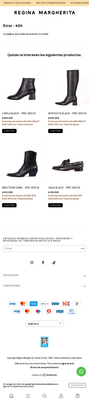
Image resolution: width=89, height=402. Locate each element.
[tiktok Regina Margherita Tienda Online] (54, 262)
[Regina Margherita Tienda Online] (11, 396)
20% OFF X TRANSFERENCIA (48, 3)
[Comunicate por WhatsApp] (81, 371)
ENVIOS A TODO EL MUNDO (15, 3)
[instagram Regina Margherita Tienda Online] (32, 262)
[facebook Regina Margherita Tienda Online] (43, 262)
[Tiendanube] (45, 375)
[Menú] (28, 396)
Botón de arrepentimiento (44, 367)
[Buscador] (44, 396)
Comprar (9, 131)
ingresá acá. (67, 363)
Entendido (77, 385)
